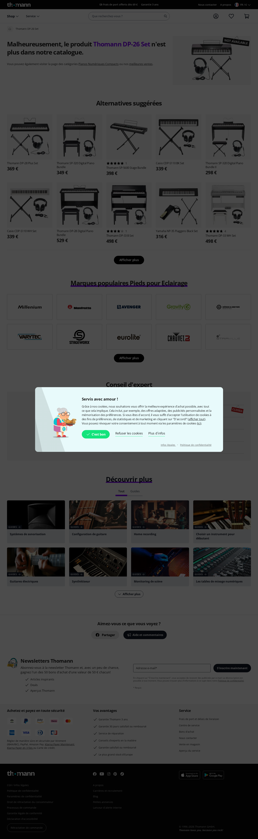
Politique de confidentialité (195, 445)
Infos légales (168, 445)
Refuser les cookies (129, 433)
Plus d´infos (156, 433)
